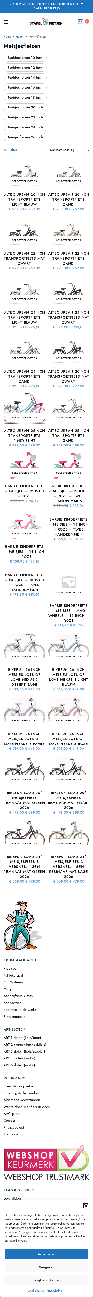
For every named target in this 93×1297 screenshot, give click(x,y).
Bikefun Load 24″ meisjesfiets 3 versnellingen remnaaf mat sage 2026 (68, 866)
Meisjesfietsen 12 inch (25, 67)
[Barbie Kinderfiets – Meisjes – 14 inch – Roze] (24, 526)
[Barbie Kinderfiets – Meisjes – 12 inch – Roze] (24, 466)
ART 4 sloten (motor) (19, 1058)
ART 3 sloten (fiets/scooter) (24, 1051)
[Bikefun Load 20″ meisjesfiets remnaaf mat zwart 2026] (68, 770)
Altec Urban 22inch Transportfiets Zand (68, 258)
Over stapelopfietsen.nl (21, 1086)
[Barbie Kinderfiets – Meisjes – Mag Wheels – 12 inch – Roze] (68, 583)
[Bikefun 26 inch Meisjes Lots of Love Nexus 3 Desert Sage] (24, 647)
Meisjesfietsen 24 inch (25, 127)
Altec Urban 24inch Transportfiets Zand (24, 376)
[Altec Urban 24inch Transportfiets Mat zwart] (68, 290)
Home (7, 37)
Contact (9, 1120)
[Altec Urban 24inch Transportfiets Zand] (24, 349)
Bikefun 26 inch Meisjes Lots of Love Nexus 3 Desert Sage (24, 677)
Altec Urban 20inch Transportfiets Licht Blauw (24, 199)
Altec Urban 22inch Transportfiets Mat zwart (24, 258)
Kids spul (10, 968)
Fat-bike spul (13, 975)
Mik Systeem (13, 982)
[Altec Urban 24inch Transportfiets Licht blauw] (24, 290)
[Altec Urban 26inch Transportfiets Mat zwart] (68, 349)
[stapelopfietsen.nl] (46, 21)
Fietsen (20, 37)
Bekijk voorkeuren (46, 1280)
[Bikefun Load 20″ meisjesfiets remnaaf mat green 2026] (24, 770)
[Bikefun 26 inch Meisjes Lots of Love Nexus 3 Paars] (24, 711)
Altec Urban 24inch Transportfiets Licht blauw (24, 317)
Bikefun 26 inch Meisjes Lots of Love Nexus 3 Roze (68, 738)
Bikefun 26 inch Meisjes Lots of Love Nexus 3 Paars (24, 738)
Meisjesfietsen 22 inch (25, 117)
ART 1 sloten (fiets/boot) (22, 1037)
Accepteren (47, 1254)
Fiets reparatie (15, 1016)
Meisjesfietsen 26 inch (25, 137)
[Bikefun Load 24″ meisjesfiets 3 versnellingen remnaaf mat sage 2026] (68, 834)
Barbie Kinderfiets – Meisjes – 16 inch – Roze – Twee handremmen (24, 582)
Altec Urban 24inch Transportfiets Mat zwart (68, 317)
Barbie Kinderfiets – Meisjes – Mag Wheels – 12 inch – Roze (68, 613)
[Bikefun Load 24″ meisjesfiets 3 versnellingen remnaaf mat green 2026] (24, 834)
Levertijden (12, 1198)
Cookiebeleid (36, 1291)
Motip (8, 989)
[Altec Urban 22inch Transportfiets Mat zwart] (24, 231)
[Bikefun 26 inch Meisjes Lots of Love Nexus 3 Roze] (68, 711)
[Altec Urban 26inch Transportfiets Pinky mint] (24, 408)
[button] (85, 1205)
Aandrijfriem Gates (18, 996)
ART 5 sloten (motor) (19, 1065)
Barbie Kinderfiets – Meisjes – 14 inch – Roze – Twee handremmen (68, 527)
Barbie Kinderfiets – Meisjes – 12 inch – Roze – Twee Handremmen (68, 493)
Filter (12, 150)
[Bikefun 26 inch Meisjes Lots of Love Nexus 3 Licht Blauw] (68, 647)
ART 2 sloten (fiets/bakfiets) (25, 1044)
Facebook (11, 1134)
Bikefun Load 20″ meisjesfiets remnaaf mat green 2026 (24, 800)
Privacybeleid (54, 1291)
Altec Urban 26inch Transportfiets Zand (68, 435)
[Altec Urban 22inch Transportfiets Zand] (68, 231)
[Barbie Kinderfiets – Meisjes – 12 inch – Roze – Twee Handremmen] (68, 466)
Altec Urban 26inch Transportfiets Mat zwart (68, 376)
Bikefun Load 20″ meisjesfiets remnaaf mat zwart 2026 (68, 800)
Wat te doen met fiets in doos (27, 1106)
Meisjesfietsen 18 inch (25, 97)
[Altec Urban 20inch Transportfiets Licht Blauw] (24, 172)
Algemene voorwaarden (22, 1100)
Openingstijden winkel (21, 1093)
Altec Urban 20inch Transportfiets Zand (68, 199)
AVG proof (12, 1113)
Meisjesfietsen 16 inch (25, 87)
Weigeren (46, 1267)
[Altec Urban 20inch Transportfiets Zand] (68, 172)
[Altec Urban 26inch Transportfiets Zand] (68, 408)
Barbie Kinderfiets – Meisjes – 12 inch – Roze (24, 491)
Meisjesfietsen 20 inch (25, 107)
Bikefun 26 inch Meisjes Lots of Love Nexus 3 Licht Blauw (68, 677)
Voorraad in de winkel (20, 1009)
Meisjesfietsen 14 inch (25, 77)
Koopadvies (12, 1002)
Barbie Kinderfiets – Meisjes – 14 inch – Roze (24, 551)
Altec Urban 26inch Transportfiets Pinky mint (24, 435)
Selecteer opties (24, 181)
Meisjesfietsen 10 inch (25, 57)
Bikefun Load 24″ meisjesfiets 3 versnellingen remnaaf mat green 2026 (24, 866)
